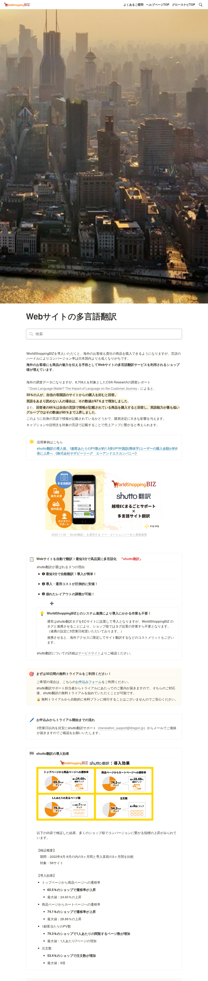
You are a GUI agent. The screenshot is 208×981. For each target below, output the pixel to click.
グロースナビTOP (183, 4)
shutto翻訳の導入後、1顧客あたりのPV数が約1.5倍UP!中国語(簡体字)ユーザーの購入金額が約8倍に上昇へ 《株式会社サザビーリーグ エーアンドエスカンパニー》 (107, 451)
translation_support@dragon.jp (121, 727)
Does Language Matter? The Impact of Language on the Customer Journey (83, 388)
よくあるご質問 (133, 4)
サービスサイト (89, 653)
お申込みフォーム (89, 681)
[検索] (201, 5)
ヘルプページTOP (157, 4)
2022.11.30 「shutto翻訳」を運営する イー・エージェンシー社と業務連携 (99, 534)
